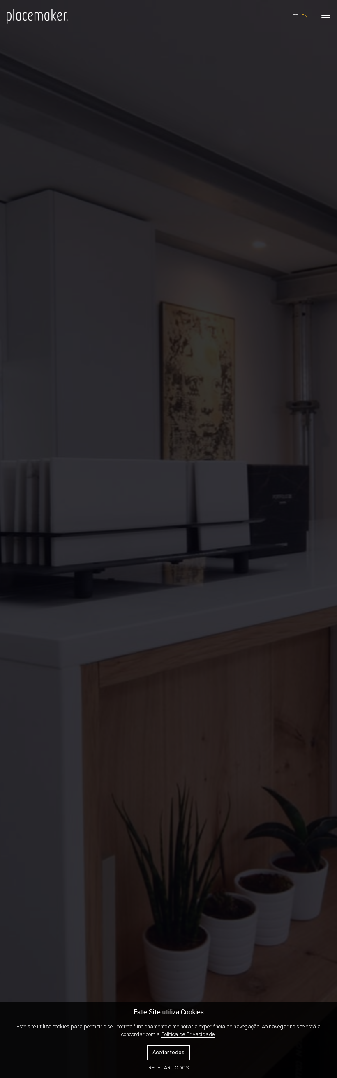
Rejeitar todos (168, 1067)
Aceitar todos (168, 1052)
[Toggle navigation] (325, 16)
